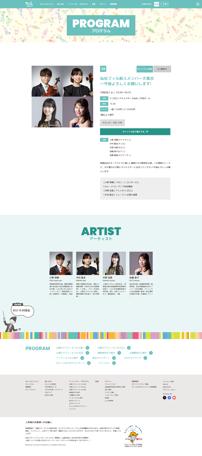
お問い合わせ (167, 387)
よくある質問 (109, 401)
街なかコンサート (101, 357)
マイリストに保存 (145, 69)
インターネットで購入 (112, 395)
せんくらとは (29, 384)
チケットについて (110, 384)
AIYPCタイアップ (132, 357)
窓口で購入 (108, 390)
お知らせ (165, 384)
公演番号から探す (138, 352)
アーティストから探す (67, 357)
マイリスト (104, 363)
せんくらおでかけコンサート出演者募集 (144, 387)
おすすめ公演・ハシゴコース (54, 390)
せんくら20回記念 (50, 384)
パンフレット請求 (168, 381)
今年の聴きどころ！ (51, 387)
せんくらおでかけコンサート (70, 363)
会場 (93, 4)
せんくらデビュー (30, 390)
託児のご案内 (49, 395)
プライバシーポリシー (170, 390)
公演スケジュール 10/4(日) (69, 352)
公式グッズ (48, 392)
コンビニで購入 (109, 392)
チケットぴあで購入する (133, 131)
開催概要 (28, 387)
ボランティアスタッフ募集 (140, 384)
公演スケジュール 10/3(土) (111, 347)
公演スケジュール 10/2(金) (69, 347)
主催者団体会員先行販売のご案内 (115, 387)
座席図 (107, 398)
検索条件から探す (106, 352)
